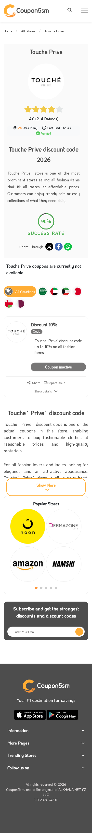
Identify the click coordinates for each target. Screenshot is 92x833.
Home (8, 31)
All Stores (28, 31)
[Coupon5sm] (27, 10)
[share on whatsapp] (68, 247)
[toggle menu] (71, 10)
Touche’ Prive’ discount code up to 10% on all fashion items (58, 346)
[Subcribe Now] (79, 632)
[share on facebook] (59, 247)
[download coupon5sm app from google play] (62, 714)
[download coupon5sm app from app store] (30, 714)
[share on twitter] (49, 247)
